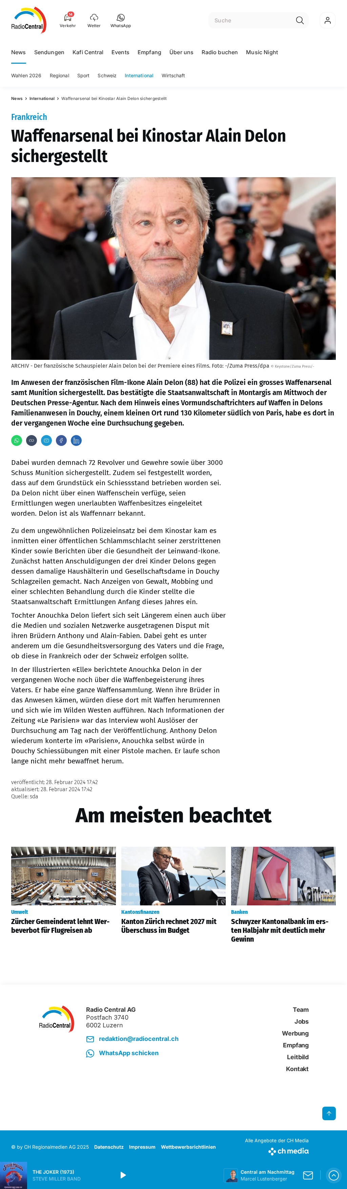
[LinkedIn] (76, 440)
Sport (83, 75)
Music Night (262, 52)
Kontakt (297, 1068)
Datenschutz (109, 1147)
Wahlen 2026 (26, 75)
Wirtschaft (173, 75)
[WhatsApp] (16, 440)
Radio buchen (220, 52)
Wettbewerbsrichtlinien (188, 1147)
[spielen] (122, 1175)
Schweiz (107, 75)
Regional (59, 75)
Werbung (295, 1033)
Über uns (181, 52)
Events (120, 52)
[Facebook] (61, 440)
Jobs (301, 1021)
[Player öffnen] (334, 1175)
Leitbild (298, 1057)
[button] (120, 20)
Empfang (149, 52)
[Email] (46, 440)
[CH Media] (277, 1150)
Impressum (142, 1147)
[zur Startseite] (29, 20)
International (139, 75)
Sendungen (49, 52)
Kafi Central (88, 52)
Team (301, 1009)
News (18, 52)
